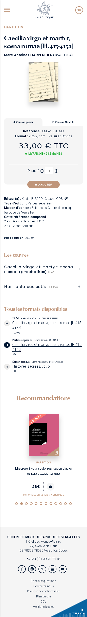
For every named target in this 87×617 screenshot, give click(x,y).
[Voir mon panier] (79, 10)
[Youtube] (63, 569)
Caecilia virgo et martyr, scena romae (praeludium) (38, 269)
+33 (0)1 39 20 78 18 (45, 559)
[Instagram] (32, 569)
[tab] (43, 269)
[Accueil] (44, 9)
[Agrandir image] (43, 82)
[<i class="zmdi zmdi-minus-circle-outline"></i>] (42, 171)
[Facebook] (22, 569)
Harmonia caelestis (31, 286)
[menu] (7, 10)
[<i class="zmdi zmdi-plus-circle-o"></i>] (56, 171)
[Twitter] (42, 569)
